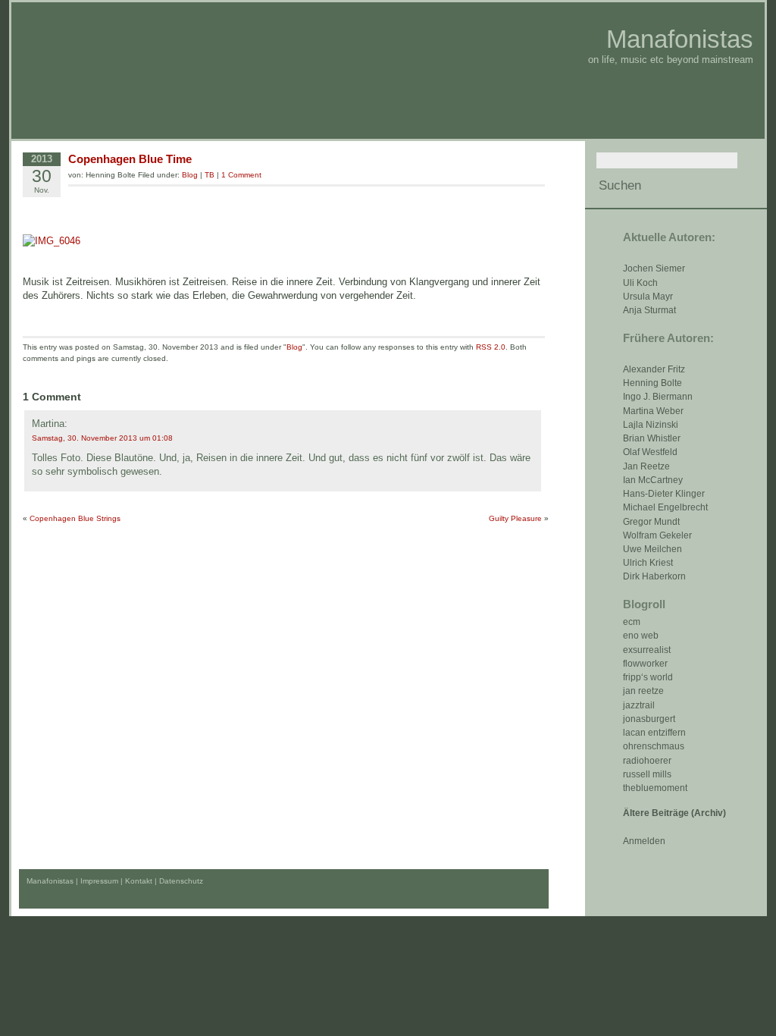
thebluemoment (655, 788)
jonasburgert (649, 719)
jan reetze (643, 691)
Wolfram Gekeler (657, 535)
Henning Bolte (652, 383)
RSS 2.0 (490, 347)
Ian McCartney (653, 480)
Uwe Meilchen (652, 549)
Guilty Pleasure (515, 518)
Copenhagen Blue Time (130, 158)
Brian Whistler (652, 438)
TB (209, 175)
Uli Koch (640, 283)
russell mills (647, 774)
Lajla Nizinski (650, 424)
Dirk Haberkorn (654, 576)
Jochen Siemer (654, 268)
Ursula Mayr (648, 296)
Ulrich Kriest (648, 562)
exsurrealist (647, 650)
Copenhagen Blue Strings (75, 518)
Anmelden (644, 841)
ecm (631, 622)
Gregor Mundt (651, 521)
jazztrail (639, 705)
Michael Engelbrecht (665, 507)
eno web (641, 635)
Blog (190, 175)
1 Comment (241, 175)
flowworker (645, 663)
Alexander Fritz (654, 369)
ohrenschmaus (653, 746)
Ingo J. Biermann (658, 396)
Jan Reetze (646, 466)
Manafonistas (679, 39)
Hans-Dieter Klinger (664, 493)
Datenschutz (181, 881)
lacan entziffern (654, 732)
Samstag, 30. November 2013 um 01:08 (102, 438)
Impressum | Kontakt (116, 881)
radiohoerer (647, 760)
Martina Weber (653, 411)
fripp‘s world (648, 677)
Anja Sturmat (649, 310)
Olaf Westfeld (650, 452)
